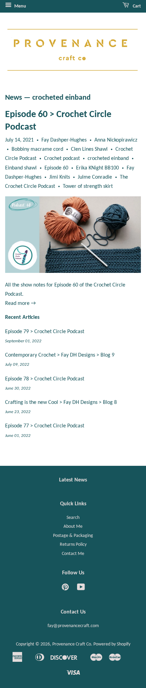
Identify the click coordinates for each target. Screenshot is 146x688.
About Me (73, 526)
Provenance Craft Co (71, 644)
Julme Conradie (95, 177)
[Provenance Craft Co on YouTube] (81, 589)
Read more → (20, 303)
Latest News (73, 480)
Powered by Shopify (111, 644)
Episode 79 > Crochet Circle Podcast (44, 331)
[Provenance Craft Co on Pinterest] (65, 589)
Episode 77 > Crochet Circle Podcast (44, 426)
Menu (19, 6)
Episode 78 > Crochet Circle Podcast (44, 379)
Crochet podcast (62, 158)
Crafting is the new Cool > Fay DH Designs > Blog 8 (61, 402)
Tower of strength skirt (88, 186)
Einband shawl (21, 168)
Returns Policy (73, 544)
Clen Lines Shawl (89, 149)
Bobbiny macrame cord (37, 149)
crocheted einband (108, 158)
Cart (136, 6)
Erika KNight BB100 (97, 168)
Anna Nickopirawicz (115, 140)
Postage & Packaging (73, 536)
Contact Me (73, 554)
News (13, 98)
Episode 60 (56, 168)
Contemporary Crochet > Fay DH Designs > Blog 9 (59, 355)
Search (73, 517)
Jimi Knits (59, 177)
